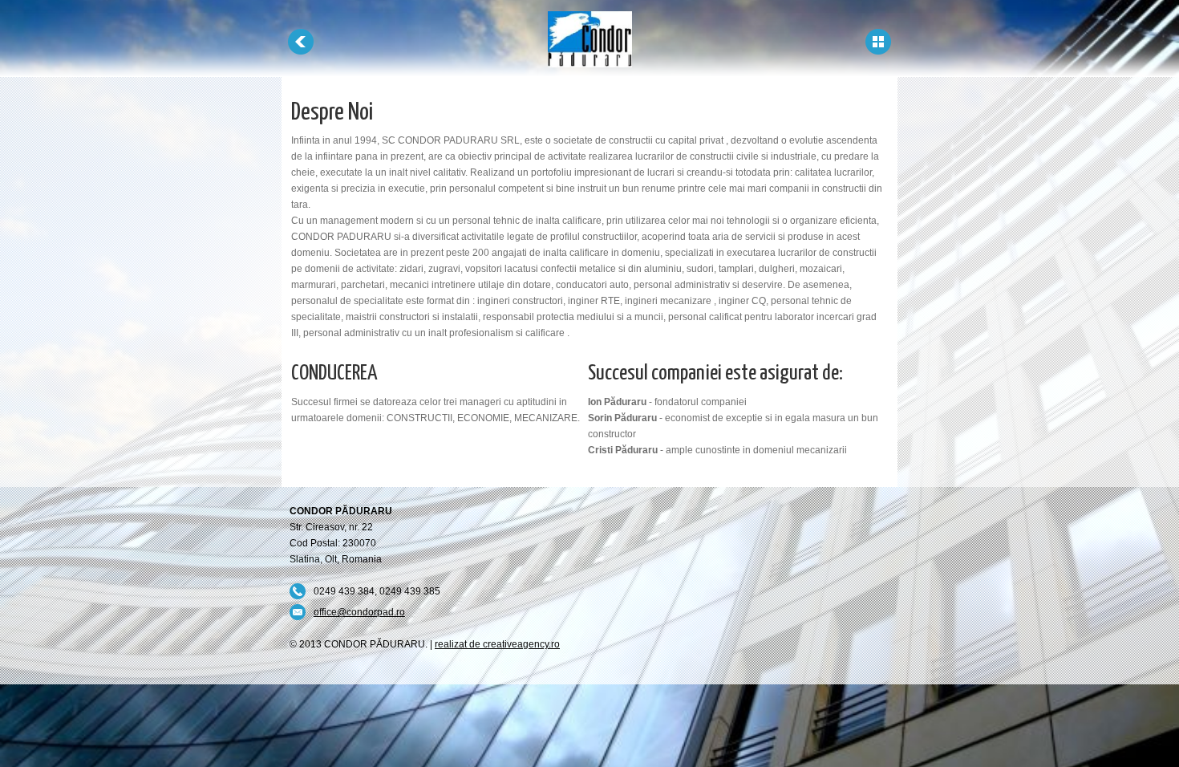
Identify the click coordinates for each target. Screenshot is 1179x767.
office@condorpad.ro (359, 612)
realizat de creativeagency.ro (497, 644)
